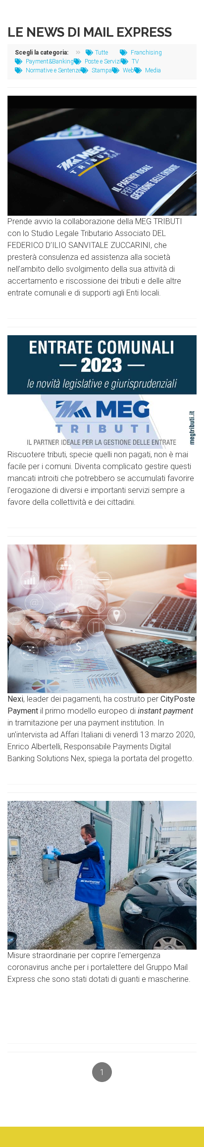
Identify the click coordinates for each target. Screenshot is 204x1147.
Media (152, 70)
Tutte (101, 52)
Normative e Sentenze (52, 70)
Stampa (101, 70)
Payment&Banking (49, 61)
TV (134, 61)
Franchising (145, 52)
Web (127, 70)
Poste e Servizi (102, 61)
